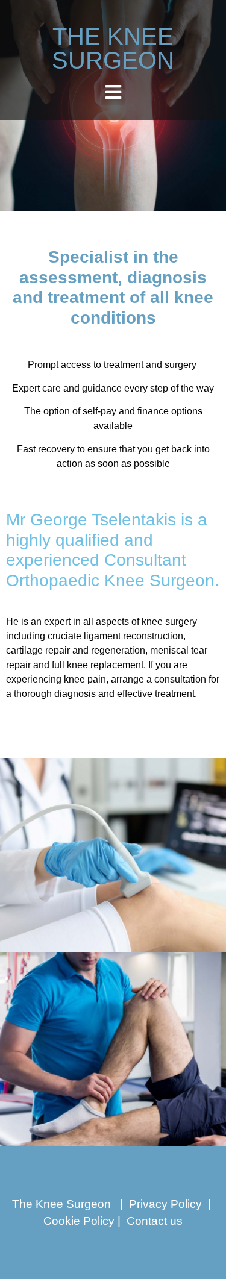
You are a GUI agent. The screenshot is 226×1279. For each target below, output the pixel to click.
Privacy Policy (165, 1204)
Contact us (155, 1221)
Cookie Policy (79, 1221)
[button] (113, 91)
